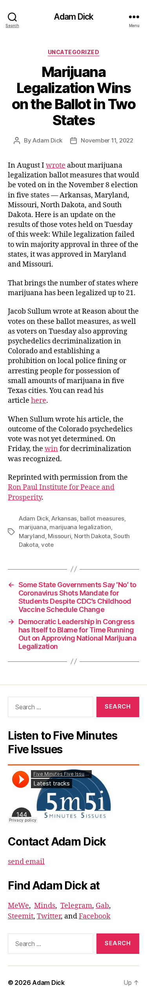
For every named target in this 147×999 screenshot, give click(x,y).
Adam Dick (73, 17)
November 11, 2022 (107, 140)
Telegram (76, 905)
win (51, 448)
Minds (44, 905)
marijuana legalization (80, 527)
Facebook (95, 916)
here (38, 400)
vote (47, 544)
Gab (102, 905)
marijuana (33, 527)
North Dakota (92, 536)
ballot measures (102, 518)
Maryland (32, 536)
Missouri (59, 536)
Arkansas (64, 518)
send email (26, 861)
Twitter (49, 916)
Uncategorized (74, 52)
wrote (55, 165)
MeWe (18, 905)
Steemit (20, 916)
